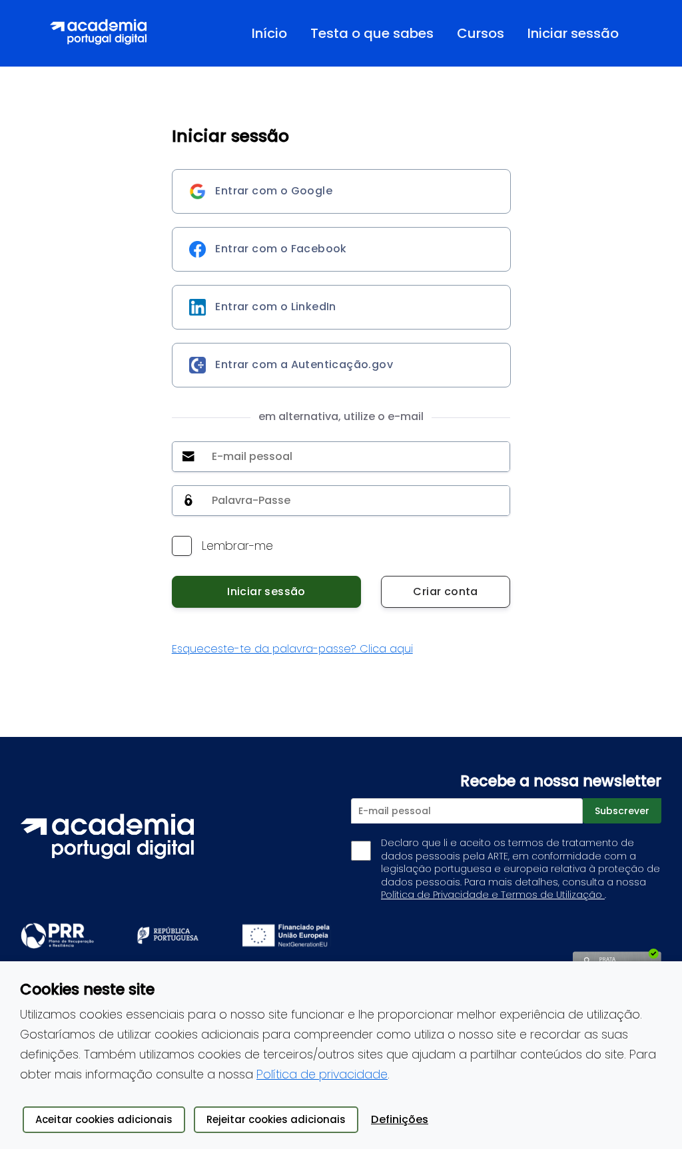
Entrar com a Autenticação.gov (302, 364)
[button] (479, 33)
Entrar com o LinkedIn (274, 306)
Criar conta (445, 591)
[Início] (98, 33)
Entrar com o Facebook (279, 248)
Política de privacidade (322, 1074)
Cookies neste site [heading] (87, 989)
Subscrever (622, 810)
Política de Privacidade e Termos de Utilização (493, 894)
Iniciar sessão (266, 591)
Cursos (480, 33)
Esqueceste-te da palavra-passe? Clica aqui (292, 648)
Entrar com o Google (272, 190)
